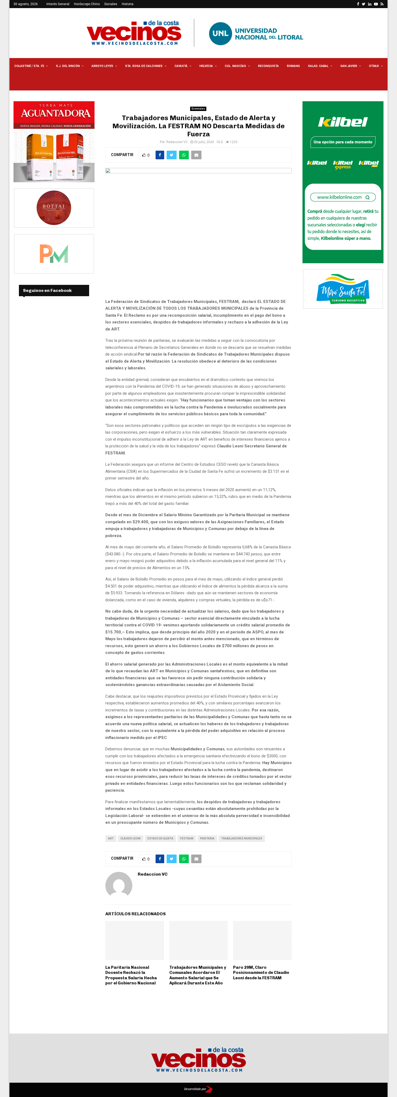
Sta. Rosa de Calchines (144, 66)
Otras (374, 66)
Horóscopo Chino (87, 4)
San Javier (348, 66)
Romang (293, 66)
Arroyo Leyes (102, 66)
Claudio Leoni (130, 838)
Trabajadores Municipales (241, 838)
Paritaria (207, 838)
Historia (127, 4)
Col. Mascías (235, 66)
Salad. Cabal (318, 66)
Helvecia (206, 66)
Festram (186, 838)
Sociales (110, 4)
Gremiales (198, 108)
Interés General (57, 4)
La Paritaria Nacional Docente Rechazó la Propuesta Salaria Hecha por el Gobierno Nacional (131, 975)
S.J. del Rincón (68, 66)
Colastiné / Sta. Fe (29, 66)
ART (111, 838)
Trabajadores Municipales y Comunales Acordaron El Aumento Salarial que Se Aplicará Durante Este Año (197, 975)
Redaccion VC (177, 142)
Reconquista (268, 66)
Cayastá (180, 66)
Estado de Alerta (160, 838)
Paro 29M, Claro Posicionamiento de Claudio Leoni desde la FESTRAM (261, 972)
